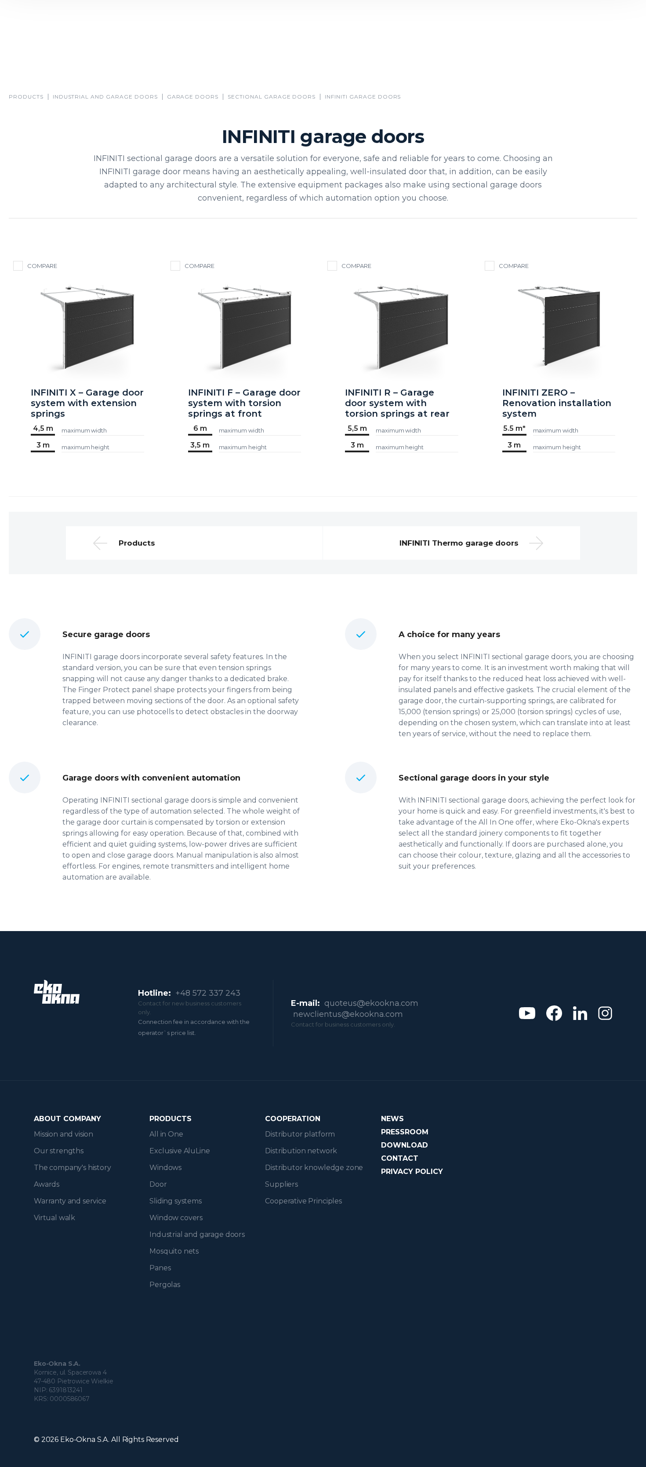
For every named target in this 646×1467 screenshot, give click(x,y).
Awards (46, 1184)
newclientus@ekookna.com (348, 1014)
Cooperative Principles (303, 1201)
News (392, 1119)
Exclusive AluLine (179, 1151)
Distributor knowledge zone (314, 1167)
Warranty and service (70, 1201)
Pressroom (404, 1132)
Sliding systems (175, 1201)
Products (26, 96)
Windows (165, 1167)
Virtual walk (54, 1218)
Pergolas (164, 1284)
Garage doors (193, 96)
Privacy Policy (412, 1171)
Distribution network (301, 1151)
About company (67, 1119)
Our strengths (58, 1151)
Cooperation (292, 1119)
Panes (160, 1268)
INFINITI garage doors (363, 96)
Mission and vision (63, 1134)
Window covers (176, 1218)
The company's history (72, 1167)
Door (158, 1184)
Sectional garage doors (272, 96)
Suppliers (281, 1184)
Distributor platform (300, 1134)
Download (404, 1145)
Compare (42, 265)
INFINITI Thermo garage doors (459, 543)
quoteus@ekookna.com (371, 1003)
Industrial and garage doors (105, 96)
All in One (166, 1134)
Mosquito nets (174, 1251)
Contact (399, 1158)
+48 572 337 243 (207, 993)
